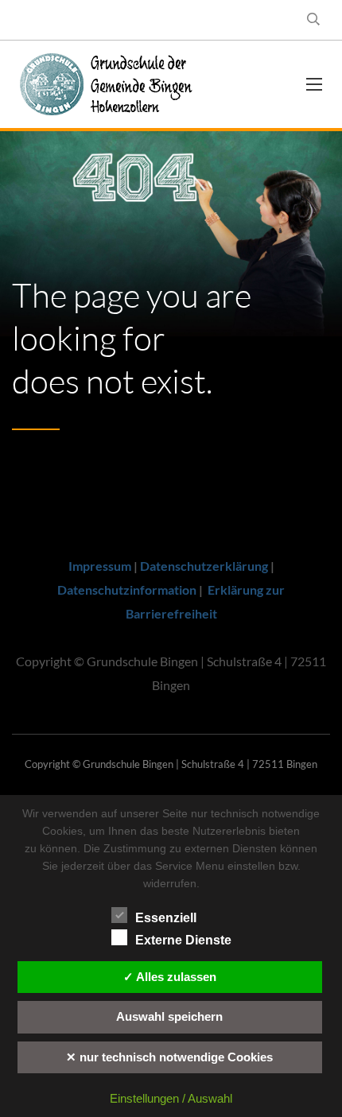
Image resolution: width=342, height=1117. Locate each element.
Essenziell (165, 918)
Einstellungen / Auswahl (171, 1098)
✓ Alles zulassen (169, 976)
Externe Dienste (183, 940)
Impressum (99, 565)
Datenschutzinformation (126, 589)
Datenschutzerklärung (204, 565)
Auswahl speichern (169, 1016)
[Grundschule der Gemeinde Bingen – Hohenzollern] (115, 84)
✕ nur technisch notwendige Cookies (169, 1057)
